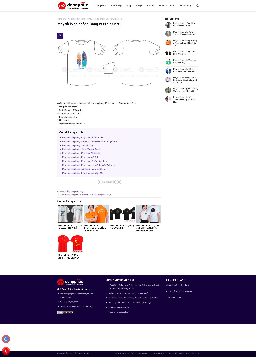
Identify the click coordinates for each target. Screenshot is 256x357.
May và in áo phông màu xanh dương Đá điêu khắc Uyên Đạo (90, 141)
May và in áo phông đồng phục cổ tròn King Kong (84, 161)
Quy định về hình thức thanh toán (179, 291)
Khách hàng (185, 5)
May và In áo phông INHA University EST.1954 (184, 24)
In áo (172, 5)
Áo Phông (116, 5)
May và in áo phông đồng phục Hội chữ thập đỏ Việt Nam (88, 165)
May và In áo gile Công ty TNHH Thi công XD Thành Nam (184, 99)
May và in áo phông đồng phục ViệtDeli (80, 157)
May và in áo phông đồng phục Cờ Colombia (82, 137)
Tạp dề (162, 5)
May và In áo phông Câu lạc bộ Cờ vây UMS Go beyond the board (185, 80)
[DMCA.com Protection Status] (65, 312)
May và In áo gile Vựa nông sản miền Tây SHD (185, 61)
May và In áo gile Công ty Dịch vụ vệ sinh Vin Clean (184, 70)
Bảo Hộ (150, 5)
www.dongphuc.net (123, 312)
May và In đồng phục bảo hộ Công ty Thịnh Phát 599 (185, 89)
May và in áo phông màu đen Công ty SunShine (83, 169)
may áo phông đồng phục (100, 195)
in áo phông (84, 195)
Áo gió (139, 5)
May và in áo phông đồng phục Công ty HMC (82, 173)
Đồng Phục (101, 5)
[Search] (197, 6)
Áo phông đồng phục (77, 19)
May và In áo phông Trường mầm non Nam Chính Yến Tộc (185, 43)
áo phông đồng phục (70, 195)
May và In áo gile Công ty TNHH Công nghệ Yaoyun (184, 33)
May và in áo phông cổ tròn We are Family (81, 149)
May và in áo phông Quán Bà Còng (77, 145)
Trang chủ (61, 19)
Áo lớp (128, 5)
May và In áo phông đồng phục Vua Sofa (184, 52)
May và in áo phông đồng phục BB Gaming (81, 153)
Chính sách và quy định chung (177, 285)
